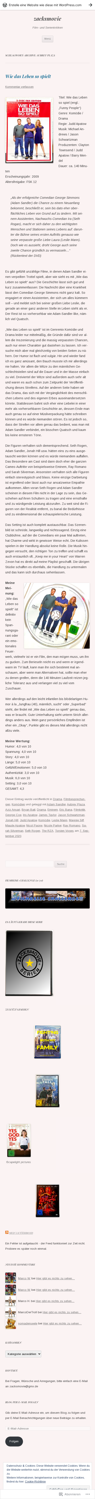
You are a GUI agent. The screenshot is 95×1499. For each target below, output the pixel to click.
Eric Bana (65, 809)
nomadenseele (27, 1323)
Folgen (14, 1441)
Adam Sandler (56, 804)
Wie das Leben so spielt (28, 76)
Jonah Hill (11, 820)
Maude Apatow (15, 825)
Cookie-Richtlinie (35, 1481)
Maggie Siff (76, 820)
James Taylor (47, 815)
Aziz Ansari (12, 809)
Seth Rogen (32, 830)
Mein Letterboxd (21, 1233)
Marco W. (24, 1278)
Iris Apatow (30, 815)
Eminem (53, 809)
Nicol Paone (34, 825)
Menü (47, 38)
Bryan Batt (28, 809)
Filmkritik (79, 809)
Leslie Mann (59, 820)
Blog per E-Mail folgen (21, 1402)
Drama (57, 799)
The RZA (47, 830)
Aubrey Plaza (76, 804)
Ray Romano (71, 825)
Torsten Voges (64, 830)
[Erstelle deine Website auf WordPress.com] (47, 5)
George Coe (13, 815)
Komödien (18, 804)
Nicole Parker (52, 825)
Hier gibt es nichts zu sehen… (55, 1278)
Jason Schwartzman (71, 815)
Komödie (44, 820)
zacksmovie (47, 18)
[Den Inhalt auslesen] (6, 1233)
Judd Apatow (28, 820)
